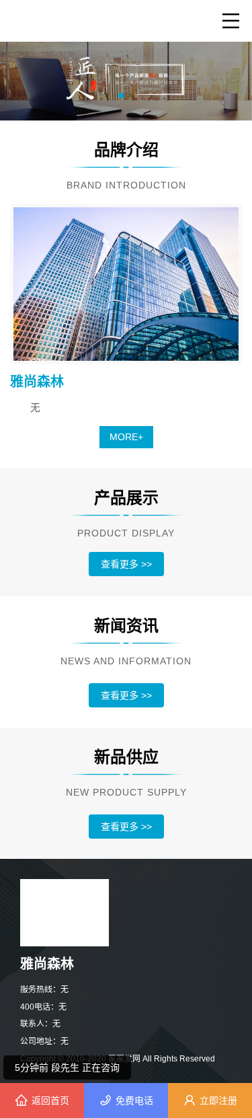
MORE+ (126, 436)
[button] (121, 95)
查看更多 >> (126, 564)
